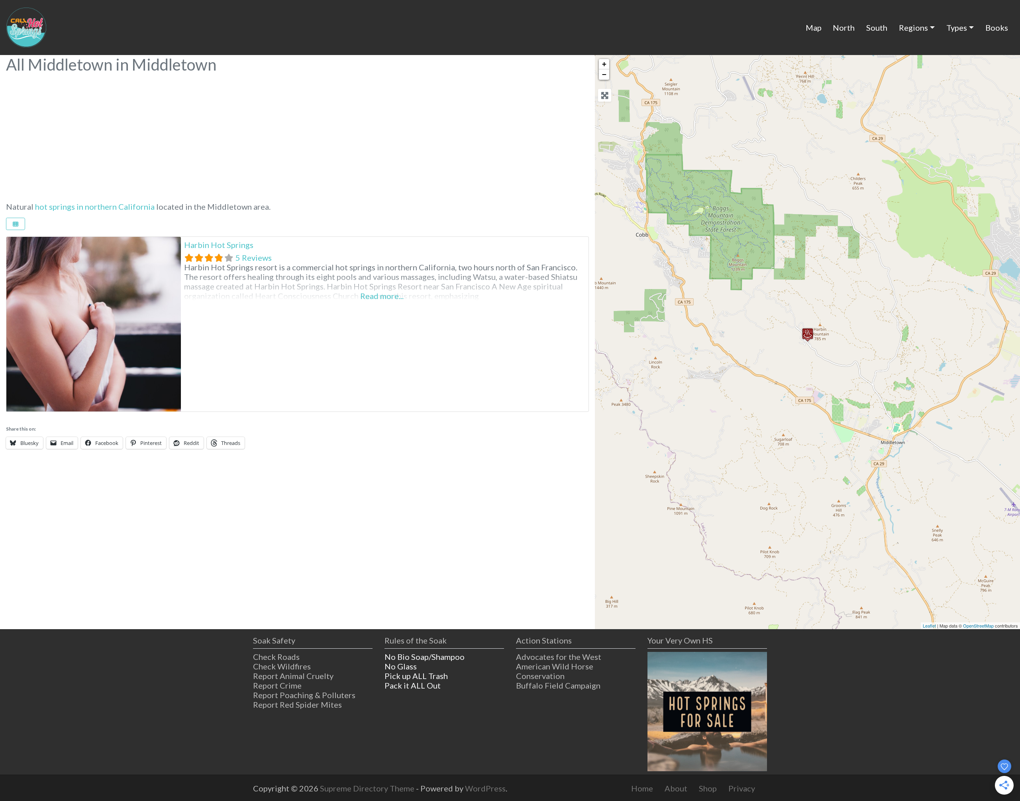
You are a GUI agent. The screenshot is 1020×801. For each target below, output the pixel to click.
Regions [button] (913, 27)
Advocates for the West (558, 656)
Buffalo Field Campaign (558, 685)
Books (996, 27)
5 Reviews (253, 257)
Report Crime (277, 685)
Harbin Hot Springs (218, 245)
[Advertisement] (298, 133)
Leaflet (929, 625)
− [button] (604, 74)
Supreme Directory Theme (368, 788)
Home (642, 788)
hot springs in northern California (95, 206)
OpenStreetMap (978, 625)
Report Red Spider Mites (297, 704)
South (876, 27)
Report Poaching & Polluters (304, 695)
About (676, 788)
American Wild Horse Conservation (554, 671)
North (844, 27)
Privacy (741, 788)
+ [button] (604, 64)
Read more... (382, 296)
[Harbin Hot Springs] (807, 334)
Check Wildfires (282, 666)
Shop (708, 788)
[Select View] (15, 224)
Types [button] (956, 27)
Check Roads (276, 656)
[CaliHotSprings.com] (26, 26)
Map (814, 27)
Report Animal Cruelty (293, 676)
